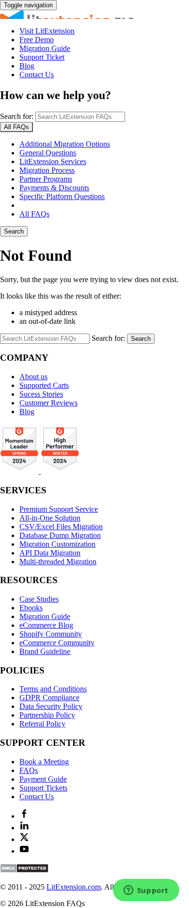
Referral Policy (42, 724)
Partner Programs (45, 179)
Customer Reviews (48, 403)
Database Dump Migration (60, 535)
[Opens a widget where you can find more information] (145, 891)
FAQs (28, 770)
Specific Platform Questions (62, 196)
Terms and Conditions (53, 689)
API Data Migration (49, 553)
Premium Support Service (58, 509)
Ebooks (31, 608)
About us (33, 376)
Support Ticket (41, 57)
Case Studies (39, 599)
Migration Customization (57, 544)
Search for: (16, 116)
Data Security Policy (50, 706)
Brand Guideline (44, 651)
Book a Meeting (44, 761)
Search (14, 231)
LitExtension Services (52, 161)
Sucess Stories (41, 394)
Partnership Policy (47, 715)
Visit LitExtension (47, 31)
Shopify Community (50, 634)
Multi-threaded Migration (57, 561)
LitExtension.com (74, 887)
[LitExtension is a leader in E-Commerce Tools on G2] (20, 471)
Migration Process (47, 170)
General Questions (47, 153)
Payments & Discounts (54, 188)
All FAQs (34, 214)
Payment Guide (43, 779)
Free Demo (36, 39)
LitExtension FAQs (94, 14)
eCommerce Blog (46, 625)
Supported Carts (44, 385)
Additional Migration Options (64, 144)
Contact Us (36, 74)
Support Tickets (43, 788)
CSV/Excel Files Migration (61, 526)
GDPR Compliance (49, 697)
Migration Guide (44, 48)
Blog (26, 66)
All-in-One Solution (49, 518)
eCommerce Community (56, 643)
